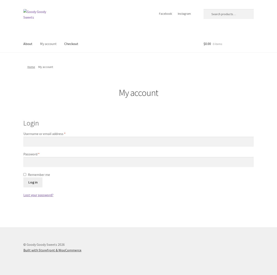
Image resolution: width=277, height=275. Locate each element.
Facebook (165, 14)
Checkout (71, 44)
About (27, 44)
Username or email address (44, 134)
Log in (33, 182)
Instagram (184, 14)
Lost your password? (38, 195)
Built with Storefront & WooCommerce (52, 250)
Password (31, 154)
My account (48, 44)
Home (31, 67)
